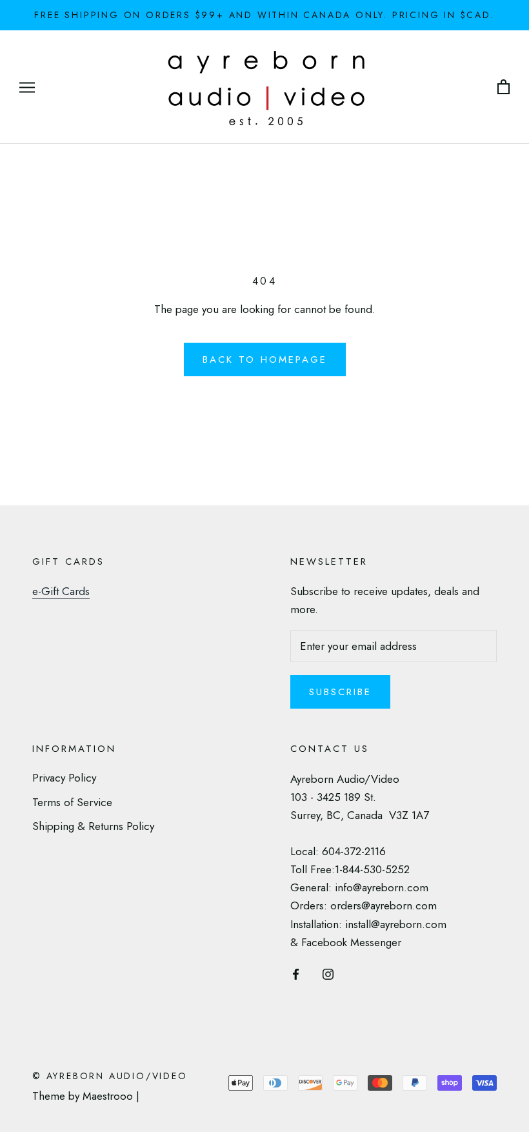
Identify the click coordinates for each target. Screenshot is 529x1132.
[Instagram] (328, 973)
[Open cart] (503, 87)
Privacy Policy (64, 777)
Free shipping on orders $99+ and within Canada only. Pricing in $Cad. (264, 14)
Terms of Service (72, 802)
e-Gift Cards (61, 591)
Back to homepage (265, 359)
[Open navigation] (27, 87)
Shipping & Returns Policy (93, 826)
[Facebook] (295, 973)
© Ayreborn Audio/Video (110, 1075)
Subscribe (340, 692)
